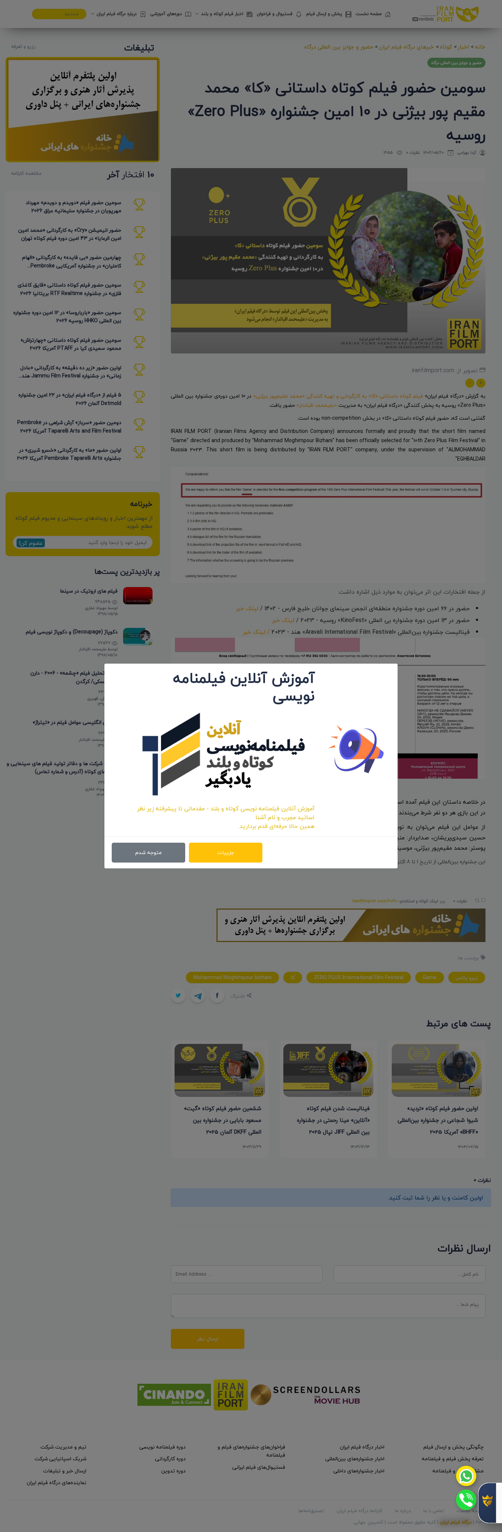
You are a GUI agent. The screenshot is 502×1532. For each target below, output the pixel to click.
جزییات (225, 852)
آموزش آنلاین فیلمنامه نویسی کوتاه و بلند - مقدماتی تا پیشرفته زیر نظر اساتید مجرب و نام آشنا (226, 812)
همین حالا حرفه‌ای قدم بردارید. (277, 826)
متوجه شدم (148, 852)
